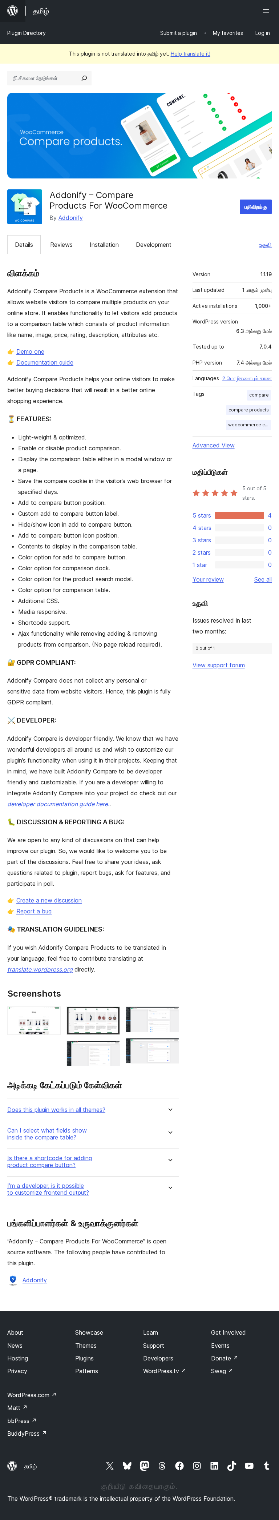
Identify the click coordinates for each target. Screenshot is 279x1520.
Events (220, 1345)
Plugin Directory (26, 33)
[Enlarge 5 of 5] (169, 1047)
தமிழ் (30, 1466)
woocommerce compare (249, 424)
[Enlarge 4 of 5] (169, 1016)
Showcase (89, 1332)
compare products (249, 410)
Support (153, 1345)
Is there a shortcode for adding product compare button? (49, 1162)
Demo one (30, 351)
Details (24, 244)
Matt (17, 1407)
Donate (224, 1358)
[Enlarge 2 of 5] (110, 1016)
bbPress (22, 1420)
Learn (150, 1332)
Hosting (17, 1358)
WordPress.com (32, 1395)
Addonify (70, 217)
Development (153, 244)
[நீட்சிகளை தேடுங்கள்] (84, 78)
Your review (208, 579)
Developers (158, 1358)
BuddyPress (27, 1433)
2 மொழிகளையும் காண (247, 378)
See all (263, 579)
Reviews (61, 244)
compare (259, 395)
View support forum (219, 665)
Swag (222, 1371)
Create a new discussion (49, 900)
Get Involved (228, 1332)
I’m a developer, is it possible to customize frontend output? (48, 1189)
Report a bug (34, 911)
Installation (104, 244)
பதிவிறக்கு (255, 207)
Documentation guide (44, 362)
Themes (86, 1345)
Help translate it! (190, 54)
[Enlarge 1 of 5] (50, 1016)
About (15, 1332)
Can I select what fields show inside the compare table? (47, 1134)
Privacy (17, 1371)
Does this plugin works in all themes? (56, 1109)
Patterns (86, 1371)
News (15, 1345)
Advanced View (214, 445)
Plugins (84, 1358)
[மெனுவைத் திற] (267, 11)
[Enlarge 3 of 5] (110, 1050)
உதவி (265, 244)
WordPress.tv (164, 1371)
